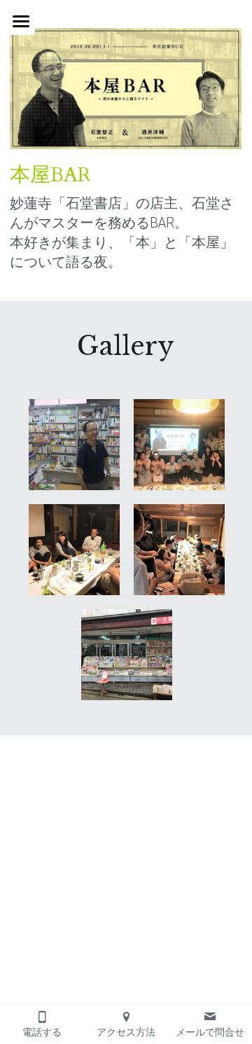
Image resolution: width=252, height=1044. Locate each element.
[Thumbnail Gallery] (74, 444)
